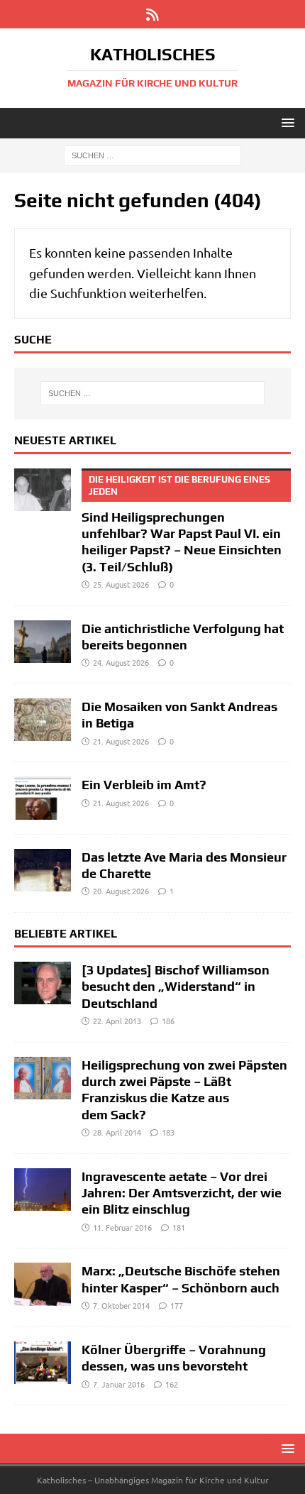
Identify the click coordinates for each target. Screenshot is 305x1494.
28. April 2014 (117, 1132)
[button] (285, 122)
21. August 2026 (121, 741)
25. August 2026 (121, 584)
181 (178, 1227)
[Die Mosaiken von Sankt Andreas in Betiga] (42, 719)
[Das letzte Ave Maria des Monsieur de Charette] (42, 870)
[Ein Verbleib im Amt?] (42, 797)
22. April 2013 (117, 1020)
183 (168, 1132)
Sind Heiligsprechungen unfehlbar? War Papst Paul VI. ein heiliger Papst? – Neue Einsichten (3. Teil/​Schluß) (182, 524)
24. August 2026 (121, 662)
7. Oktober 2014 (121, 1305)
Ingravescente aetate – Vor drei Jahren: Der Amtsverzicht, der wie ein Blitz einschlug (182, 1193)
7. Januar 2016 (119, 1384)
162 (171, 1384)
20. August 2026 (121, 890)
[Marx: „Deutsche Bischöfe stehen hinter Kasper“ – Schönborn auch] (42, 1284)
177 (176, 1305)
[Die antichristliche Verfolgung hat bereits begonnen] (42, 641)
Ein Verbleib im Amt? (144, 784)
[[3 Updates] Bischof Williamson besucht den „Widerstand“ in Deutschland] (42, 983)
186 (168, 1020)
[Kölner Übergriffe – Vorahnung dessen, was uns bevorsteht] (42, 1362)
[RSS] (152, 14)
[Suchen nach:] (152, 154)
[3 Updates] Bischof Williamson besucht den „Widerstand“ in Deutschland (176, 986)
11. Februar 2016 (122, 1227)
